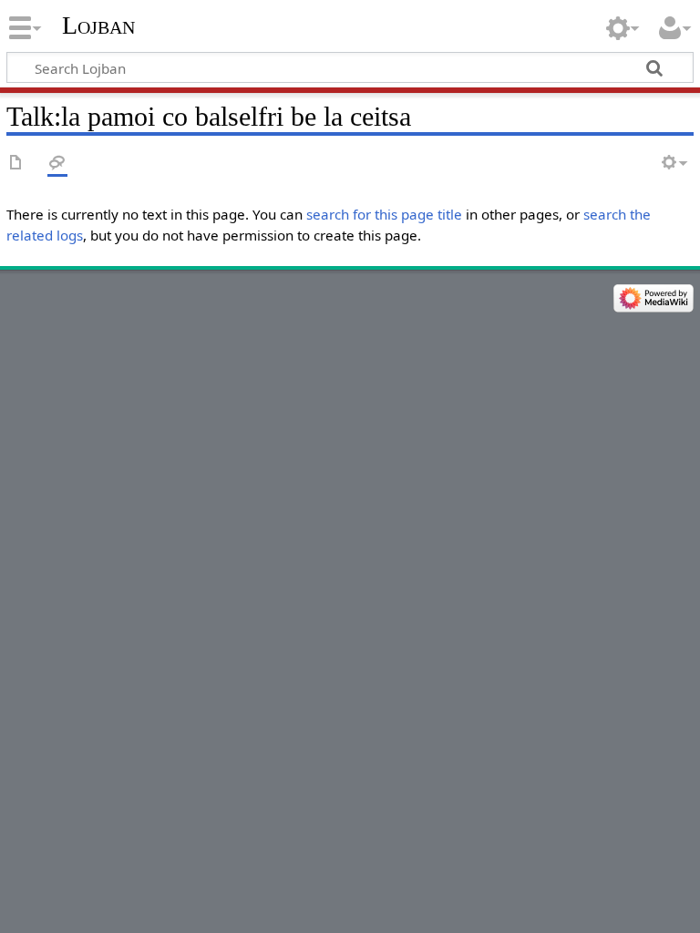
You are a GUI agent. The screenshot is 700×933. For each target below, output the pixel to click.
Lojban (98, 25)
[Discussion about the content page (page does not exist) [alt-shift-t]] (57, 163)
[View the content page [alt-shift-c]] (16, 163)
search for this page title (384, 214)
